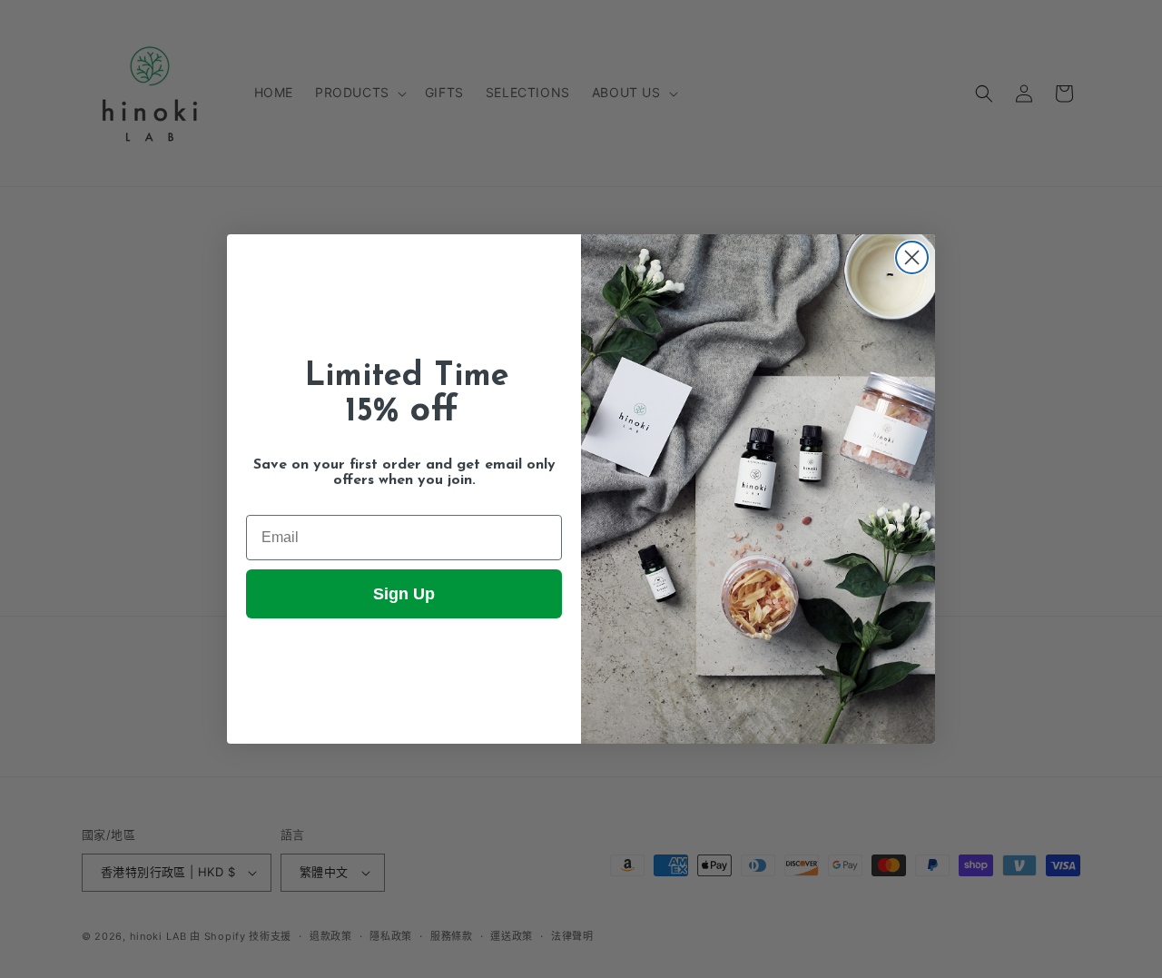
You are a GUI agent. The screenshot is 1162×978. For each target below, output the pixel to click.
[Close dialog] (912, 257)
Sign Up (404, 594)
